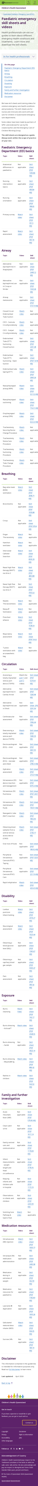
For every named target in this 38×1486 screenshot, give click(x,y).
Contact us (29, 1423)
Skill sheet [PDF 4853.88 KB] (32, 573)
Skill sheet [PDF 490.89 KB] (31, 187)
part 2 (21, 681)
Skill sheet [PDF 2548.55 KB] (32, 1031)
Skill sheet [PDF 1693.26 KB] (32, 1311)
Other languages (7, 1441)
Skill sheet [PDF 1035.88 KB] (32, 509)
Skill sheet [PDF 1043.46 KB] (33, 286)
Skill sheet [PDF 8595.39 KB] (32, 556)
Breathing (8, 77)
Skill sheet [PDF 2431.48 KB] (33, 344)
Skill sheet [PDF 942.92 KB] (31, 1081)
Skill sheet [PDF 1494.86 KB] (32, 170)
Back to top (6, 1383)
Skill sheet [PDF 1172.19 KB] (31, 1184)
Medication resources (12, 93)
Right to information (26, 1434)
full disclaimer (14, 1369)
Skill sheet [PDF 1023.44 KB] (32, 932)
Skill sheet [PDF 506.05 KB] (31, 1328)
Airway (7, 74)
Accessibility (6, 1438)
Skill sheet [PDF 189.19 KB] (31, 1345)
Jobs (20, 1438)
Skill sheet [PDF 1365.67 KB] (32, 948)
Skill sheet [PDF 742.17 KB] (31, 1014)
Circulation (8, 80)
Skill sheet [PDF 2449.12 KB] (33, 269)
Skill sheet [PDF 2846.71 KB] (32, 493)
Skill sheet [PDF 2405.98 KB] (32, 1261)
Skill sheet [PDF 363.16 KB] (31, 237)
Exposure (8, 87)
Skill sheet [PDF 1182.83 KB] (32, 1295)
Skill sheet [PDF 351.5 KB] (31, 220)
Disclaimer (8, 96)
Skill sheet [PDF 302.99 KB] (31, 1278)
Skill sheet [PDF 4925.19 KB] (32, 1048)
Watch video (22, 1025)
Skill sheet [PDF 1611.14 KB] (31, 1131)
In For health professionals (16, 56)
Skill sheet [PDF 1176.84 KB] (31, 1148)
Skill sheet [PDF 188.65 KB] (31, 203)
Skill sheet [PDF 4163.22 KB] (32, 590)
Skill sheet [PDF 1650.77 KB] (32, 1245)
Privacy (4, 1434)
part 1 (21, 678)
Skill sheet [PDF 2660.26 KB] (33, 375)
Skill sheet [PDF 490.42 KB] (31, 982)
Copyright (5, 1431)
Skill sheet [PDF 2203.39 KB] (31, 1201)
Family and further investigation (17, 90)
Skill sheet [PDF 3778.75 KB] (31, 1165)
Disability (8, 83)
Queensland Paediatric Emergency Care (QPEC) (18, 14)
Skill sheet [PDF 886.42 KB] (31, 1064)
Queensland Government (11, 1481)
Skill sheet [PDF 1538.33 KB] (32, 623)
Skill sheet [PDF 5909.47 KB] (32, 965)
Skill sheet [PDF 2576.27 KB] (32, 915)
